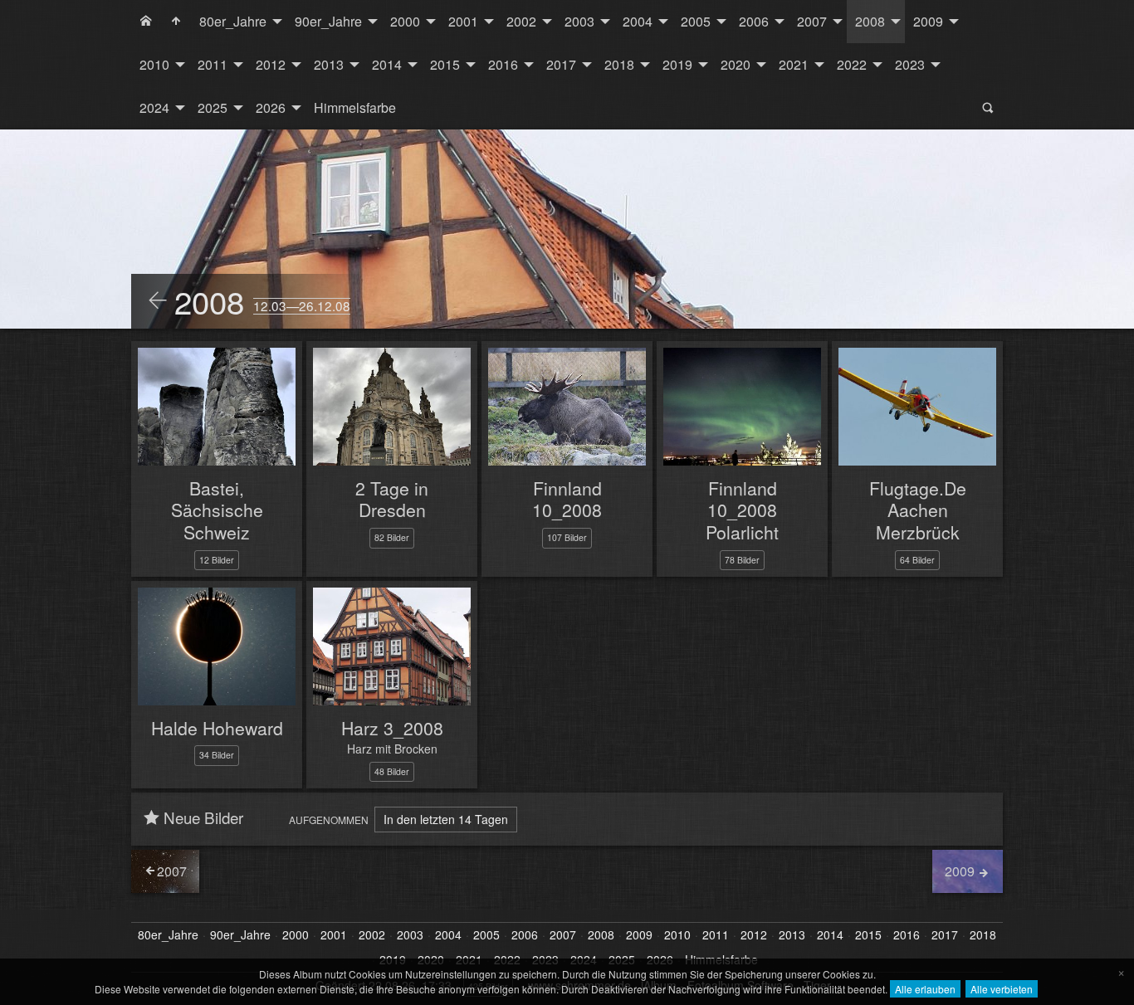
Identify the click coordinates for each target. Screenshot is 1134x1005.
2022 (852, 64)
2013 (329, 64)
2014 (387, 64)
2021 (794, 64)
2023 (910, 64)
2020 (735, 64)
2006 (754, 21)
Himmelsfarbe (355, 107)
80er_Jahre (232, 21)
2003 (579, 21)
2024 (154, 107)
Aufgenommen (329, 819)
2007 (812, 21)
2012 (271, 64)
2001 (463, 21)
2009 (928, 21)
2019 (677, 64)
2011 (212, 64)
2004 (638, 21)
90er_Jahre (328, 21)
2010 (154, 64)
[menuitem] (146, 21)
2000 (405, 21)
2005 (696, 21)
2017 (561, 64)
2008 (870, 21)
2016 (503, 64)
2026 (271, 107)
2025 (212, 107)
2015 (445, 64)
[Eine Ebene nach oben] (158, 301)
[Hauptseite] (176, 21)
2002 (521, 21)
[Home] (146, 21)
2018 (619, 64)
